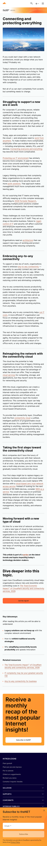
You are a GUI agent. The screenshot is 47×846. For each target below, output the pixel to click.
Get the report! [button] (23, 601)
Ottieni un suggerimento (12, 774)
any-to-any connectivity (28, 266)
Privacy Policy (15, 842)
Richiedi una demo (9, 778)
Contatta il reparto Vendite (12, 782)
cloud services (9, 375)
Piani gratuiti (7, 763)
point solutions (14, 183)
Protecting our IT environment (16, 158)
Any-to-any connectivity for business (21, 681)
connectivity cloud (22, 418)
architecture (28, 240)
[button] (37, 3)
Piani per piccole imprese (12, 767)
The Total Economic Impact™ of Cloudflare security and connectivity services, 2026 (23, 666)
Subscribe (23, 834)
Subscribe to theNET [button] (23, 740)
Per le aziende (8, 771)
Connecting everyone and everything (26, 149)
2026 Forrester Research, (25, 201)
